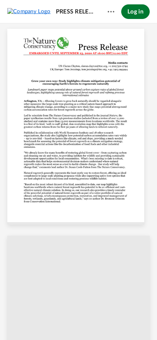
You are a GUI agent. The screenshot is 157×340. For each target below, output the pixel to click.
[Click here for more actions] (111, 11)
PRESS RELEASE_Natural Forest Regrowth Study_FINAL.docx (75, 12)
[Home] (29, 11)
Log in (135, 12)
